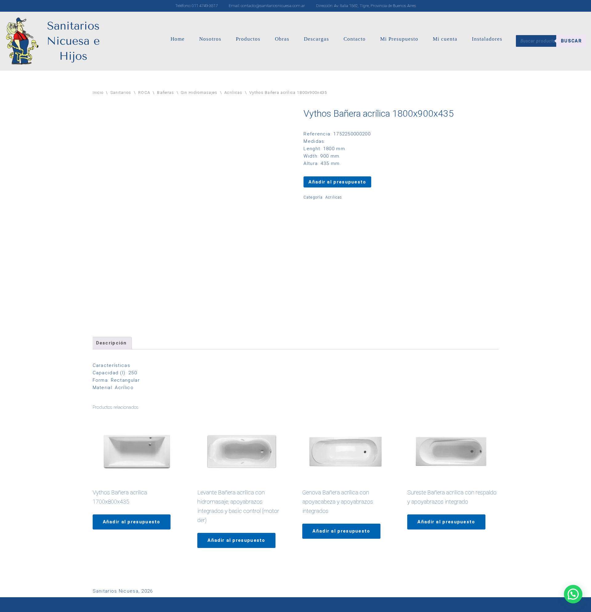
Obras (282, 39)
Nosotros (210, 39)
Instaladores (487, 39)
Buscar (571, 41)
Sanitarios (121, 92)
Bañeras (165, 92)
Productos (248, 39)
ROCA (144, 92)
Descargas (316, 39)
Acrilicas (233, 92)
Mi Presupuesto (399, 39)
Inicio (98, 92)
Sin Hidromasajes (199, 92)
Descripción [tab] (111, 343)
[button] (573, 594)
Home (178, 39)
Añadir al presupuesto (337, 182)
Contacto (355, 39)
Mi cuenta (445, 39)
